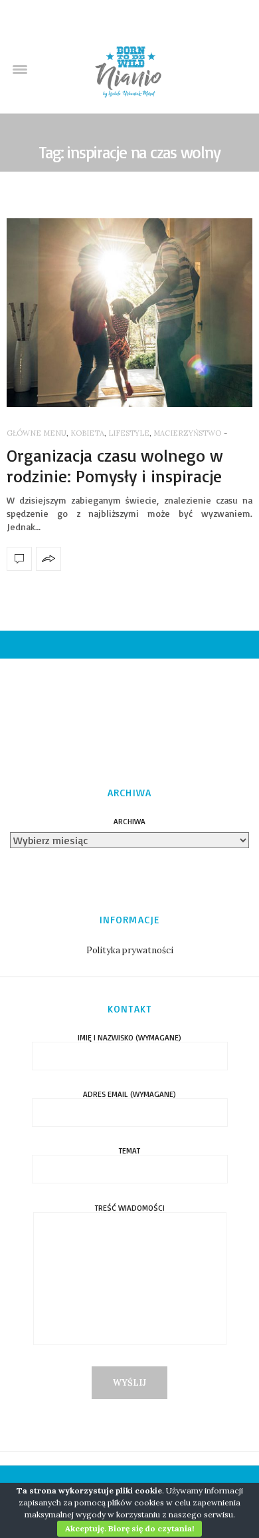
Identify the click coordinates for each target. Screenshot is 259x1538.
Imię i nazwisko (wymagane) (129, 1038)
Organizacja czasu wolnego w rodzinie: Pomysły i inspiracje (115, 465)
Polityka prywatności (129, 950)
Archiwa (129, 822)
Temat (129, 1151)
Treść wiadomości (130, 1208)
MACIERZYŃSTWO (187, 433)
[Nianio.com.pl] (130, 70)
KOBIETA (87, 433)
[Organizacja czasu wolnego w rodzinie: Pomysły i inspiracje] (129, 312)
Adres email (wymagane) (129, 1094)
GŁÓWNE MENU (36, 433)
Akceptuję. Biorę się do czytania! (129, 1528)
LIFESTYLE (128, 433)
